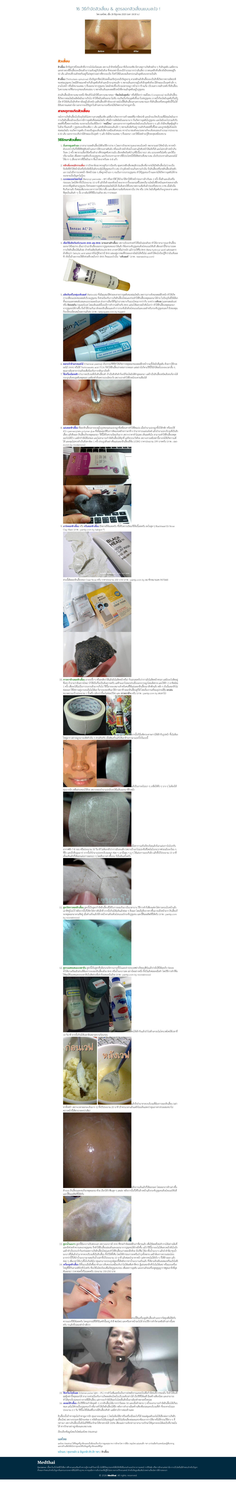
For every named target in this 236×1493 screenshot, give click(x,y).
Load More (118, 1485)
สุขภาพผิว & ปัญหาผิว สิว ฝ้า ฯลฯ (83, 1452)
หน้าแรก (61, 1452)
